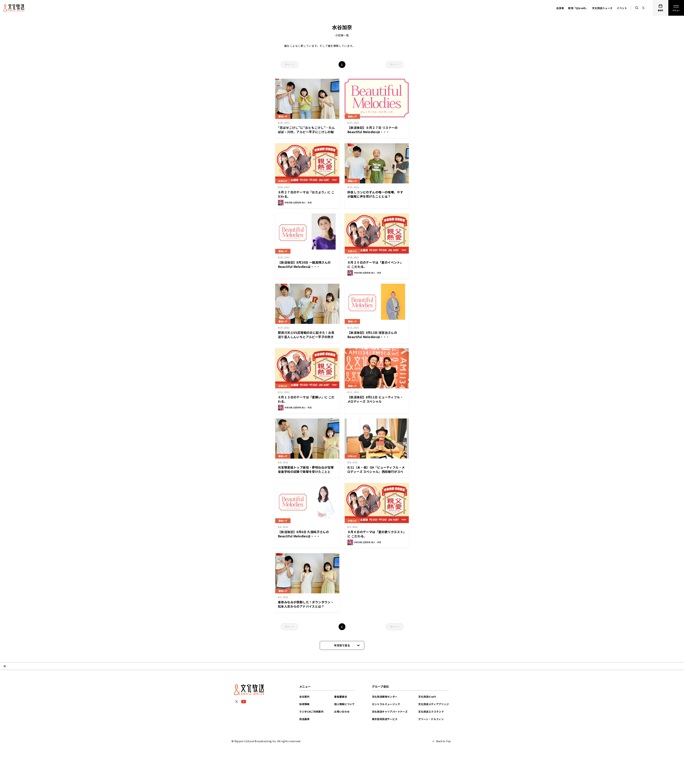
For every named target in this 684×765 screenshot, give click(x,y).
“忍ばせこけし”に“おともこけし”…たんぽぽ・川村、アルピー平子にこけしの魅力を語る (306, 131)
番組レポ (282, 116)
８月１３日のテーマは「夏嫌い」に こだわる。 (306, 399)
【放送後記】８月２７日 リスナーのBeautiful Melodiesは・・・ (372, 129)
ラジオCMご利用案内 (311, 711)
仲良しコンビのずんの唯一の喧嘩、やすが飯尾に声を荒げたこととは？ (375, 194)
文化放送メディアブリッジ (433, 704)
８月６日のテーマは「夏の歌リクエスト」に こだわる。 (376, 534)
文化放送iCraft (427, 696)
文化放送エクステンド (431, 711)
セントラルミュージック (386, 704)
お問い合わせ (341, 711)
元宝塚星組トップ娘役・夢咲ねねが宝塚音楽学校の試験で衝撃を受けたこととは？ (306, 471)
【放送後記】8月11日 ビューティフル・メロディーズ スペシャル (375, 399)
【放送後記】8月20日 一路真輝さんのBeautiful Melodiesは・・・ (304, 264)
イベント (622, 8)
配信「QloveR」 (578, 8)
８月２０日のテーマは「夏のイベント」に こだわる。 (375, 264)
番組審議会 (340, 696)
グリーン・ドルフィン (431, 719)
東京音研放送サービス (385, 719)
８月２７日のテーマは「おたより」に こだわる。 (306, 194)
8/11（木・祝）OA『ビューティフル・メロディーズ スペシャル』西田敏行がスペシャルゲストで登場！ (376, 471)
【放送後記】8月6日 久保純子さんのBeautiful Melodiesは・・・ (303, 534)
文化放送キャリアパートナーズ (390, 711)
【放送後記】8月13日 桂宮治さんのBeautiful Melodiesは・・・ (372, 334)
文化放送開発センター (385, 696)
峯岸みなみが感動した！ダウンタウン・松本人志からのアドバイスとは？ (306, 604)
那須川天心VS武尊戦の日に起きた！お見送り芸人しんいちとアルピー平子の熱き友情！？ (306, 336)
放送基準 (304, 719)
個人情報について (344, 704)
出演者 (560, 8)
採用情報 (304, 704)
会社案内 (304, 696)
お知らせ (282, 180)
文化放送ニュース (602, 8)
